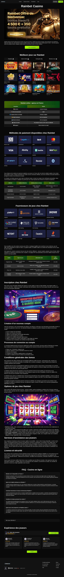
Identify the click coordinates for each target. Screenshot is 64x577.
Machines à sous (52, 58)
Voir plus (32, 551)
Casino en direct (24, 58)
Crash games (38, 58)
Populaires (10, 58)
